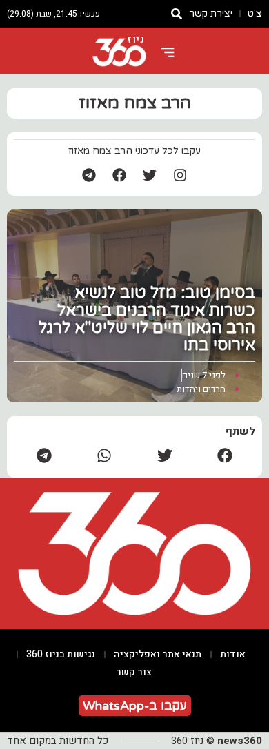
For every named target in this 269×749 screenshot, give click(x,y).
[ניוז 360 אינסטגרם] (180, 175)
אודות (233, 654)
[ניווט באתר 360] (167, 52)
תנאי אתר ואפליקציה (157, 654)
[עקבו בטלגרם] (89, 175)
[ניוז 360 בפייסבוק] (119, 175)
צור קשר (134, 672)
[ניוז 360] (119, 52)
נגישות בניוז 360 (60, 654)
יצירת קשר (210, 13)
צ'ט (255, 13)
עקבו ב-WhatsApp (135, 705)
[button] (225, 455)
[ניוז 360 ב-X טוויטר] (149, 175)
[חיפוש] (176, 13)
